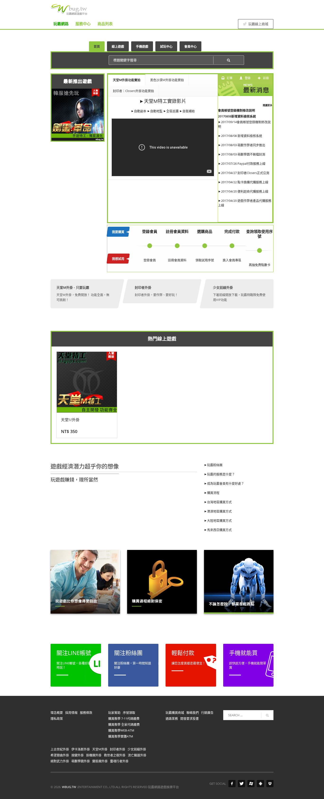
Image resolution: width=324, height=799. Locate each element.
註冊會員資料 (177, 231)
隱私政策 (57, 718)
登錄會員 (149, 231)
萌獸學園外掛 (80, 761)
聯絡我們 (192, 712)
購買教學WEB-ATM (121, 730)
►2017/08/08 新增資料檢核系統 (240, 136)
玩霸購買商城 (175, 712)
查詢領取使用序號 (259, 234)
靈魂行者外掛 (119, 761)
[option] (87, 394)
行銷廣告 (207, 712)
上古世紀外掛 (60, 749)
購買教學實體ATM (120, 736)
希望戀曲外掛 (60, 755)
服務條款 (86, 712)
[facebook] (269, 6)
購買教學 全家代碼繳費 (124, 724)
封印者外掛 (117, 749)
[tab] (126, 80)
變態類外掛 (100, 761)
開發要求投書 (189, 718)
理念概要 (57, 712)
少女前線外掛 (137, 749)
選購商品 (204, 231)
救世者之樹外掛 (114, 755)
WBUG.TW (69, 787)
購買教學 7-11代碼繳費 (123, 718)
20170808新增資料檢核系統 (237, 116)
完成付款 (232, 231)
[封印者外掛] (162, 291)
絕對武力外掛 (60, 761)
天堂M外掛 (99, 749)
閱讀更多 (267, 105)
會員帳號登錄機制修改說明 (236, 110)
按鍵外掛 (77, 755)
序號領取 (129, 712)
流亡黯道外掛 (137, 755)
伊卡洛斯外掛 (80, 749)
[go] (267, 715)
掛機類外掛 (94, 755)
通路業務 (172, 718)
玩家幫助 (114, 712)
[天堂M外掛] (83, 293)
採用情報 (71, 712)
